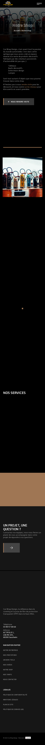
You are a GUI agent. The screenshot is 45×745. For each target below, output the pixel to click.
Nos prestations (10, 655)
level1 (28, 738)
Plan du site (8, 704)
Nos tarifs (7, 674)
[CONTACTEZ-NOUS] (11, 548)
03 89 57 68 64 (9, 626)
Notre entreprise (10, 650)
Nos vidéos (7, 665)
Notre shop (8, 670)
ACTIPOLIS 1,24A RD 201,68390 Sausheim (10, 634)
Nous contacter (9, 679)
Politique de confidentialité (15, 695)
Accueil (17, 30)
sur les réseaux (30, 86)
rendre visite (27, 84)
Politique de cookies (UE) (13, 709)
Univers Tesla (9, 660)
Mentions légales (10, 700)
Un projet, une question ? (15, 527)
